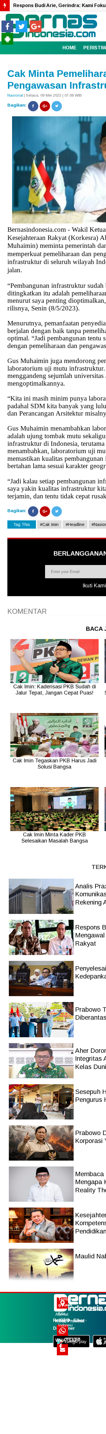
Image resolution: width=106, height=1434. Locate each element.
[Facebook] (33, 106)
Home (69, 47)
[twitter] (21, 26)
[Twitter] (57, 106)
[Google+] (45, 106)
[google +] (36, 26)
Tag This (21, 524)
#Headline (75, 524)
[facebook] (7, 26)
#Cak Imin (49, 524)
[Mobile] (7, 39)
